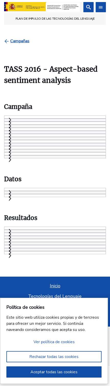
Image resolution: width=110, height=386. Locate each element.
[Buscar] (88, 7)
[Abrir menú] (101, 7)
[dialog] (54, 341)
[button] (9, 160)
